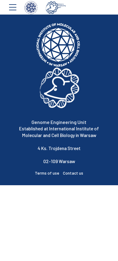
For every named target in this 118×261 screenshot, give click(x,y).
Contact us (73, 173)
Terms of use (49, 173)
